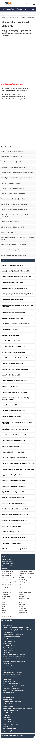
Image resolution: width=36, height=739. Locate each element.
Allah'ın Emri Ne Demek (9, 645)
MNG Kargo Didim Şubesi (9, 728)
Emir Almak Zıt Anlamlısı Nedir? (11, 683)
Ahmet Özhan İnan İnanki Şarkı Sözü (24, 17)
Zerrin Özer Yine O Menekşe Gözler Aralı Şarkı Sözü (17, 172)
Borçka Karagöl (7, 663)
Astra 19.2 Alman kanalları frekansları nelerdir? (16, 627)
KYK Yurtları (5, 594)
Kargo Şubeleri (6, 596)
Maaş (20, 584)
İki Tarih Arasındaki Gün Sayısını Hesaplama (9, 579)
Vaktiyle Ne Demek (8, 632)
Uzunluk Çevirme (6, 584)
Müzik (3, 606)
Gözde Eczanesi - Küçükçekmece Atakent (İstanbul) (17, 630)
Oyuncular (22, 604)
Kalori (3, 612)
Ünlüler (4, 608)
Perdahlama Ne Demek (9, 668)
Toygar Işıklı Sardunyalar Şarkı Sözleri (13, 194)
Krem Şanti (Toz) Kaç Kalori (10, 710)
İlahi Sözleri (22, 588)
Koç (3, 9)
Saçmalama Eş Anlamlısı (9, 731)
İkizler (14, 9)
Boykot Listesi (23, 612)
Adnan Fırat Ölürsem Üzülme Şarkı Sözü (13, 255)
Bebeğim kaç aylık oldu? (9, 582)
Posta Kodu (5, 588)
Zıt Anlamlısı (22, 608)
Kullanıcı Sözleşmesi (7, 561)
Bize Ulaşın (5, 568)
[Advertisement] (18, 62)
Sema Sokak (6, 715)
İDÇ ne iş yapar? (7, 719)
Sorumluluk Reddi (7, 566)
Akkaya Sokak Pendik (8, 697)
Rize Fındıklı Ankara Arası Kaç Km (12, 701)
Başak (32, 9)
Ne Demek (22, 590)
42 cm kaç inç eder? (8, 706)
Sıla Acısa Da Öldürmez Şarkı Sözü (12, 162)
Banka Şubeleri (23, 610)
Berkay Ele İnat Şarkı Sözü (9, 232)
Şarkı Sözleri (10, 17)
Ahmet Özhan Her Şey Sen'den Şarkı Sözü (14, 209)
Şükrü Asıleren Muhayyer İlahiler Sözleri (14, 661)
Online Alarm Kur (7, 573)
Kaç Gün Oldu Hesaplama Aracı (26, 574)
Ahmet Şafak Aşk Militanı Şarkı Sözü (12, 227)
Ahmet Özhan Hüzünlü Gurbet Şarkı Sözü (14, 204)
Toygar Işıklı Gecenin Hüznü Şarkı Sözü (13, 188)
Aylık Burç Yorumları (25, 582)
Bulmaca (21, 596)
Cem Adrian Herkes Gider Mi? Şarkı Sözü (13, 244)
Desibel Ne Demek (7, 625)
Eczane (21, 594)
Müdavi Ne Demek (7, 726)
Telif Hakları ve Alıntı (7, 563)
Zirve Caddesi (6, 652)
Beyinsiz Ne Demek (8, 650)
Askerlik (4, 598)
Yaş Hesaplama (6, 575)
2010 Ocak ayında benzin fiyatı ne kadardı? (14, 654)
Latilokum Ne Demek (8, 722)
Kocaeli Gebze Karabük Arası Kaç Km (13, 634)
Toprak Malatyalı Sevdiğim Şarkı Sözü (13, 199)
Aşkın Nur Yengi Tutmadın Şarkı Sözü (12, 151)
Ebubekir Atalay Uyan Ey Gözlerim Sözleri (14, 686)
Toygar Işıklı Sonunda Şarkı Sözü (11, 250)
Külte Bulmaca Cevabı (9, 713)
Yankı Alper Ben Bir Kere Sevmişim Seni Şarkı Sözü (16, 178)
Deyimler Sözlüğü (24, 598)
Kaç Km (4, 610)
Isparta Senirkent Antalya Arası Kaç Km (13, 656)
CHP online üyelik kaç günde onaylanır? (13, 672)
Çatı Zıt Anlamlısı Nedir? (9, 641)
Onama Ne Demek (7, 699)
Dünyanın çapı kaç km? (9, 692)
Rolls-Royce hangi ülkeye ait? (11, 688)
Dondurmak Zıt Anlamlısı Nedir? (11, 704)
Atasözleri (5, 604)
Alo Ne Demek (6, 717)
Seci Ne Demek (7, 643)
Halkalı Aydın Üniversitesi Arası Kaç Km (13, 690)
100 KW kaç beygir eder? (9, 681)
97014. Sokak (6, 670)
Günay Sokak (6, 695)
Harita (21, 606)
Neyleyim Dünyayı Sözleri (9, 647)
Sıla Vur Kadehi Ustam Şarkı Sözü (11, 156)
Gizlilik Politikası (6, 559)
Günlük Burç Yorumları (25, 578)
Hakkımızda (5, 557)
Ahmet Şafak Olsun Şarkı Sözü (10, 222)
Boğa (8, 9)
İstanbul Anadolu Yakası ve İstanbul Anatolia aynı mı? (17, 708)
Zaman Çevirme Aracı (25, 571)
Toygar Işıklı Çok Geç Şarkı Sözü (11, 183)
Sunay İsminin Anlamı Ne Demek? (12, 659)
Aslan (26, 9)
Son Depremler (6, 590)
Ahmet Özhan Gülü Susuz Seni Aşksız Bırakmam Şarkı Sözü (16, 215)
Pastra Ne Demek (7, 639)
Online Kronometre (7, 571)
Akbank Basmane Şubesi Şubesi (11, 636)
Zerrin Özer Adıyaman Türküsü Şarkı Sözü (14, 167)
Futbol (3, 602)
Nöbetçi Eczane (6, 592)
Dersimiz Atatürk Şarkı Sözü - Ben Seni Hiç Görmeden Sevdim (17, 238)
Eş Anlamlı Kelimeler (25, 592)
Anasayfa (4, 17)
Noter (20, 602)
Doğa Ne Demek (7, 679)
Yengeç (20, 9)
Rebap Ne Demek (7, 665)
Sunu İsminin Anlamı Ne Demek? (11, 674)
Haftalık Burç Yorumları (26, 580)
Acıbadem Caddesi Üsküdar (10, 677)
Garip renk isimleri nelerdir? (10, 724)
